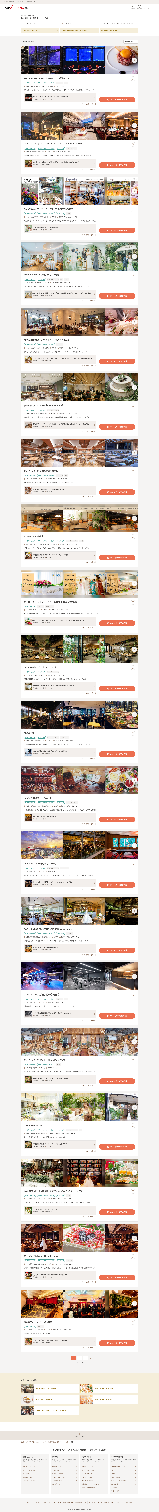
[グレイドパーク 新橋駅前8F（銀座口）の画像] (79, 976)
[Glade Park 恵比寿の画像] (79, 1107)
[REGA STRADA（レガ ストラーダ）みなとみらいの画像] (79, 322)
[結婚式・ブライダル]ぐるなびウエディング (33, 1442)
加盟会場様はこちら (81, 1502)
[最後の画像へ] (134, 60)
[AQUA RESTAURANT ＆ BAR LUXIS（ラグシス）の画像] (79, 60)
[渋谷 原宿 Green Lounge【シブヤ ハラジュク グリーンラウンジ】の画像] (79, 1173)
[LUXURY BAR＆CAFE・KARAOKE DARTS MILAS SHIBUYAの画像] (79, 126)
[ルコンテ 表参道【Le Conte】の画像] (79, 780)
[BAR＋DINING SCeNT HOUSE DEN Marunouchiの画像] (79, 911)
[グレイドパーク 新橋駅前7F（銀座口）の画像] (79, 453)
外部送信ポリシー (68, 1502)
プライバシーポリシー (54, 1502)
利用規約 (36, 1502)
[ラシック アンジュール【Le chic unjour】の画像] (79, 387)
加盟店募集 (91, 1502)
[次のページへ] (90, 1358)
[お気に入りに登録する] (133, 78)
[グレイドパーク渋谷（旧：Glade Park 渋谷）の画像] (79, 1042)
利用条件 (43, 1502)
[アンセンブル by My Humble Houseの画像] (79, 1238)
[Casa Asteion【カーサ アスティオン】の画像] (79, 649)
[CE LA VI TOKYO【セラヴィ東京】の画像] (79, 845)
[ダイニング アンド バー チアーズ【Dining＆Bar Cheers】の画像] (79, 584)
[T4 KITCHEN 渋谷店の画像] (79, 518)
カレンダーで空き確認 (118, 99)
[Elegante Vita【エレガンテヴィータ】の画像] (79, 256)
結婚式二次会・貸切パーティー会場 (58, 1442)
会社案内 (29, 1502)
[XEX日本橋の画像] (79, 715)
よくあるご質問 (127, 1502)
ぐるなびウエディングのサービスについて (109, 1502)
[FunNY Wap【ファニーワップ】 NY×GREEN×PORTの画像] (79, 191)
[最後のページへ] (95, 1358)
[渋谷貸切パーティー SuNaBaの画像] (79, 1304)
